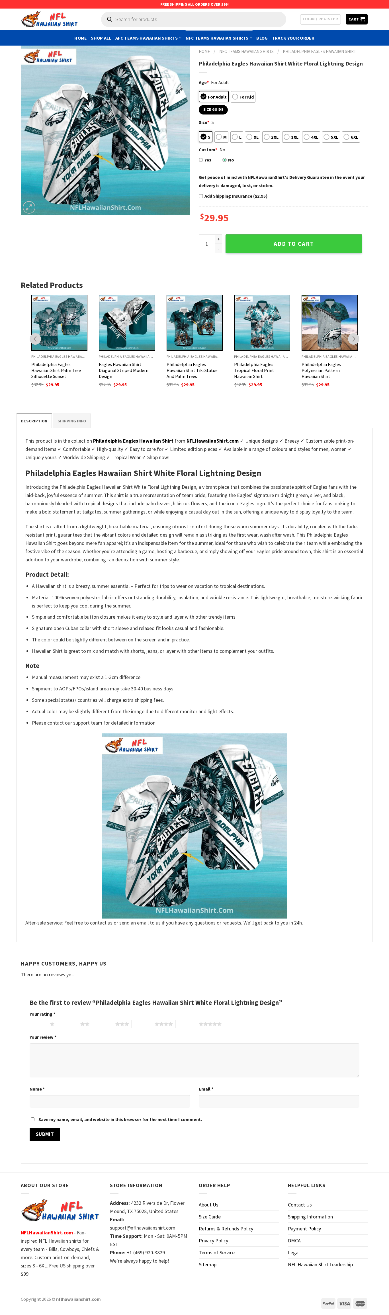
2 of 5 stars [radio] (68, 1024)
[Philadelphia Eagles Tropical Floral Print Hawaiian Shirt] (262, 322)
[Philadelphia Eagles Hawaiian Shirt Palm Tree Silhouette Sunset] (59, 322)
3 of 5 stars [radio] (103, 1024)
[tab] (34, 421)
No (231, 160)
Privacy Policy (213, 1240)
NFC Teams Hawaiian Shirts (217, 38)
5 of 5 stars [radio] (187, 1024)
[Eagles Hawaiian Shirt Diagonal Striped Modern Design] (126, 322)
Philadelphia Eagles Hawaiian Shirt (319, 51)
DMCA (294, 1240)
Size (204, 122)
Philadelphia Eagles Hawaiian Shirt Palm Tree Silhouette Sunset (56, 370)
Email (206, 1089)
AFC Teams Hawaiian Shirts (146, 38)
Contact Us (300, 1204)
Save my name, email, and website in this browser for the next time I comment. (120, 1119)
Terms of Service (217, 1252)
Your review (43, 1037)
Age (204, 82)
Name (37, 1089)
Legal (294, 1252)
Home (80, 38)
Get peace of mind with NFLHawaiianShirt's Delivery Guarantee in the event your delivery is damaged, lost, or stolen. (282, 181)
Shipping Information (310, 1216)
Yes (207, 160)
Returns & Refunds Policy (226, 1228)
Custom (208, 149)
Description (34, 421)
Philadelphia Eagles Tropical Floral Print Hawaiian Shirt (254, 370)
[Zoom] (29, 207)
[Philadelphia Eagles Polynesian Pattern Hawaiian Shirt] (329, 322)
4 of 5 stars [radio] (143, 1024)
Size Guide (210, 1216)
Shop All (101, 38)
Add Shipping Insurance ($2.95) (236, 196)
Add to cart (294, 244)
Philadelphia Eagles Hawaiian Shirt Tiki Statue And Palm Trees (192, 370)
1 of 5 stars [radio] (38, 1024)
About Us (208, 1204)
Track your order (293, 38)
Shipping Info (72, 421)
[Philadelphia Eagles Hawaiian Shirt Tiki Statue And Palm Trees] (194, 322)
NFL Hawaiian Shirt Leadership (320, 1264)
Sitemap (207, 1264)
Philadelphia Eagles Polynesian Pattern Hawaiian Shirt (321, 370)
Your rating (42, 1014)
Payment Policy (304, 1228)
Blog (262, 38)
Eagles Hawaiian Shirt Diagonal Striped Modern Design (123, 370)
